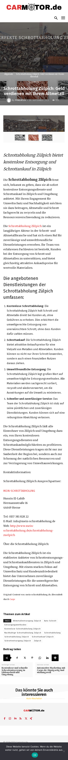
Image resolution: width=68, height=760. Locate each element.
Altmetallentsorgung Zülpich (27, 621)
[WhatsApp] (39, 657)
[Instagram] (10, 717)
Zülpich (37, 641)
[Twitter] (24, 657)
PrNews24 (20, 100)
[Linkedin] (47, 657)
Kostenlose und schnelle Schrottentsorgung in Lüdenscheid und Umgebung (15, 671)
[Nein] (64, 751)
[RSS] (20, 717)
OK (34, 755)
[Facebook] (17, 657)
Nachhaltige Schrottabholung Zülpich (22, 633)
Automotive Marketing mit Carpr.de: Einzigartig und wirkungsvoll (51, 670)
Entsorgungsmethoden (15, 625)
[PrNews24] (9, 100)
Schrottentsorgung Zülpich (17, 641)
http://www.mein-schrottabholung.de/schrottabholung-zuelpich (28, 530)
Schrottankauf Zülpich (43, 637)
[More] (55, 657)
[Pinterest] (32, 657)
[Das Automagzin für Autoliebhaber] (34, 7)
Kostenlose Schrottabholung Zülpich (22, 629)
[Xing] (31, 717)
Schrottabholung (52, 633)
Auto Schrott (50, 621)
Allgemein (8, 74)
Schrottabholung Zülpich (25, 226)
